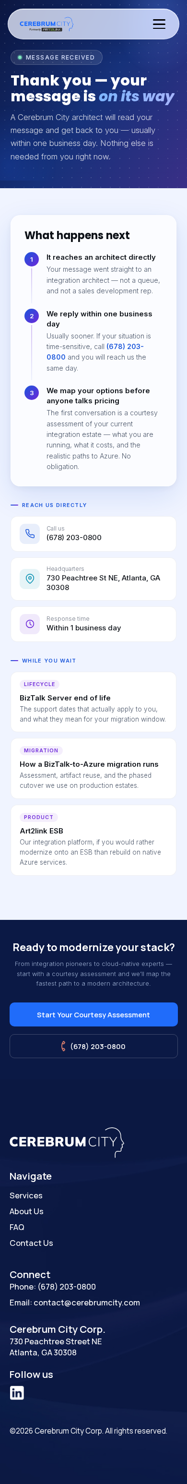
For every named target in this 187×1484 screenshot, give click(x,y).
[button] (159, 24)
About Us (27, 1211)
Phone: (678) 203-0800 (53, 1286)
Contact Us (31, 1242)
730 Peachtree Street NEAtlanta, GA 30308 (56, 1347)
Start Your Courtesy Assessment (93, 1014)
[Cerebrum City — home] (47, 24)
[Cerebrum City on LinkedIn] (17, 1394)
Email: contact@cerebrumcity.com (75, 1302)
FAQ (17, 1226)
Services (26, 1195)
